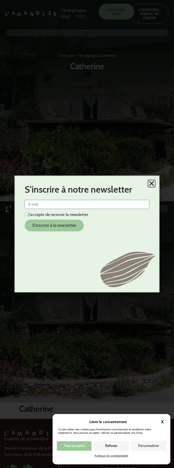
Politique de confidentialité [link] (111, 455)
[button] (151, 183)
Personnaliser (148, 446)
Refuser (111, 446)
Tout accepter (74, 446)
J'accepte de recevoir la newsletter (58, 214)
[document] (87, 234)
